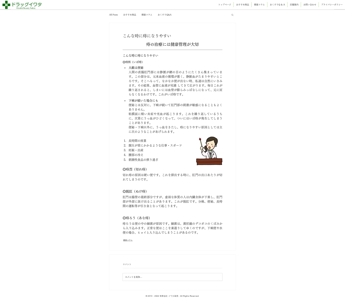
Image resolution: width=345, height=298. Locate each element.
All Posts (113, 15)
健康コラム (147, 15)
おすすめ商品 (129, 15)
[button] (232, 15)
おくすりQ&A (164, 15)
